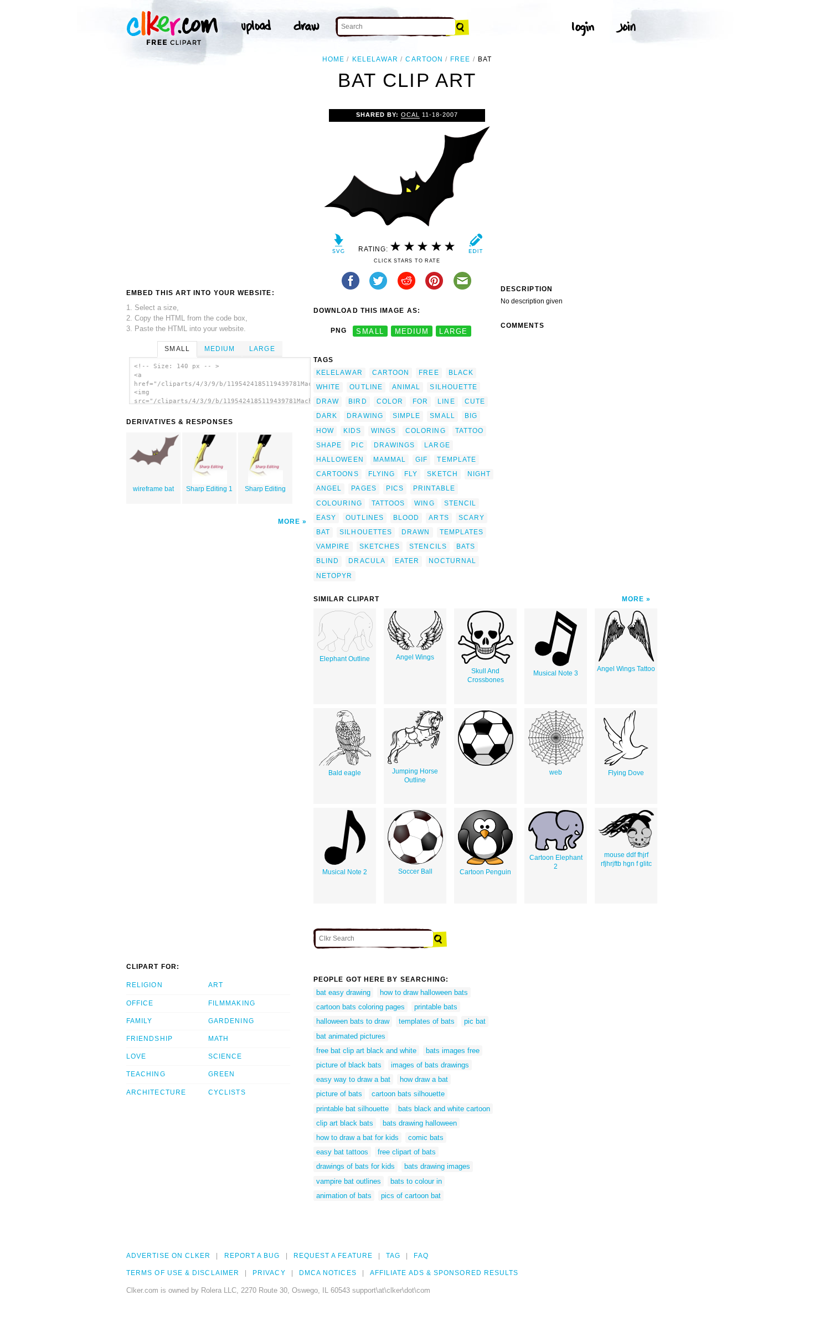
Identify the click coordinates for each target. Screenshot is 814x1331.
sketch (442, 474)
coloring (425, 431)
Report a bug (252, 1256)
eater (407, 561)
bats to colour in (416, 1181)
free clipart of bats (407, 1152)
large (453, 331)
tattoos (388, 503)
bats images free (453, 1050)
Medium (219, 349)
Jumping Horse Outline (415, 776)
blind (327, 561)
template (456, 459)
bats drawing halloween (420, 1123)
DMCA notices (328, 1273)
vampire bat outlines (348, 1181)
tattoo (469, 431)
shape (329, 445)
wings (383, 431)
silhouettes (365, 532)
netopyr (334, 576)
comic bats (426, 1137)
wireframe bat (153, 489)
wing (424, 503)
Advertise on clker (168, 1256)
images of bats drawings (430, 1065)
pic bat (475, 1021)
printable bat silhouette (352, 1109)
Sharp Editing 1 (209, 489)
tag (393, 1256)
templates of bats (427, 1021)
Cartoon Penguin (485, 872)
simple (406, 416)
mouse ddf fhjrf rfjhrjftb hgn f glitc (626, 859)
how (325, 431)
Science (225, 1056)
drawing (365, 416)
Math (218, 1039)
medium (412, 331)
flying (381, 474)
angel (329, 488)
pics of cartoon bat (411, 1195)
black (461, 372)
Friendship (149, 1039)
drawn (415, 532)
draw (327, 401)
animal (406, 387)
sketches (379, 546)
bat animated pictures (350, 1036)
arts (439, 518)
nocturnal (452, 561)
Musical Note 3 (555, 673)
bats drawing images (437, 1166)
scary (471, 518)
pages (363, 488)
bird (357, 401)
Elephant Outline (345, 659)
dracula (366, 561)
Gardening (231, 1021)
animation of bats (344, 1195)
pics (395, 488)
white (328, 387)
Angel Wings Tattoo (626, 669)
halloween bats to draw (352, 1021)
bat (323, 532)
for (420, 401)
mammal (389, 459)
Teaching (146, 1074)
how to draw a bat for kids (357, 1137)
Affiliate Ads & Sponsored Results (444, 1273)
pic (357, 445)
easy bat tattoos (342, 1152)
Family (139, 1021)
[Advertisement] (219, 192)
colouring (339, 503)
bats (465, 546)
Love (136, 1056)
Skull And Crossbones (485, 675)
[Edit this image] (475, 246)
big (471, 416)
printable (434, 488)
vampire (333, 546)
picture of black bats (349, 1065)
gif (421, 459)
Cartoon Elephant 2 (556, 862)
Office (139, 1003)
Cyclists (227, 1092)
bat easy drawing (343, 992)
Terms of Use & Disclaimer (182, 1273)
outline (366, 387)
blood (406, 518)
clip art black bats (344, 1123)
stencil (460, 503)
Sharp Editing (265, 489)
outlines (365, 518)
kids (352, 431)
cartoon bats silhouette (408, 1094)
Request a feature (333, 1256)
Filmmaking (231, 1003)
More (289, 521)
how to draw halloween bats (424, 992)
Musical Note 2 (344, 872)
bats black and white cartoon (444, 1109)
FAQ (421, 1256)
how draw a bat (424, 1079)
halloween (340, 459)
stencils (428, 546)
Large (262, 349)
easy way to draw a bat (353, 1079)
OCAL (410, 114)
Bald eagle (344, 773)
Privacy (269, 1273)
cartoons (337, 474)
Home (333, 59)
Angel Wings (415, 657)
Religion (144, 985)
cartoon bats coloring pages (360, 1007)
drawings (394, 445)
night (479, 474)
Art (215, 985)
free (460, 59)
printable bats (435, 1007)
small (370, 331)
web (555, 772)
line (446, 401)
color (390, 401)
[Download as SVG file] (338, 246)
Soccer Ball (415, 871)
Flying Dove (626, 773)
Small (176, 349)
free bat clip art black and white (366, 1050)
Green (221, 1074)
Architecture (156, 1092)
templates (462, 532)
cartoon (424, 59)
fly (411, 474)
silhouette (453, 387)
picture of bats (339, 1094)
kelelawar (375, 59)
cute (475, 401)
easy (326, 518)
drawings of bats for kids (355, 1166)
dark (326, 416)
